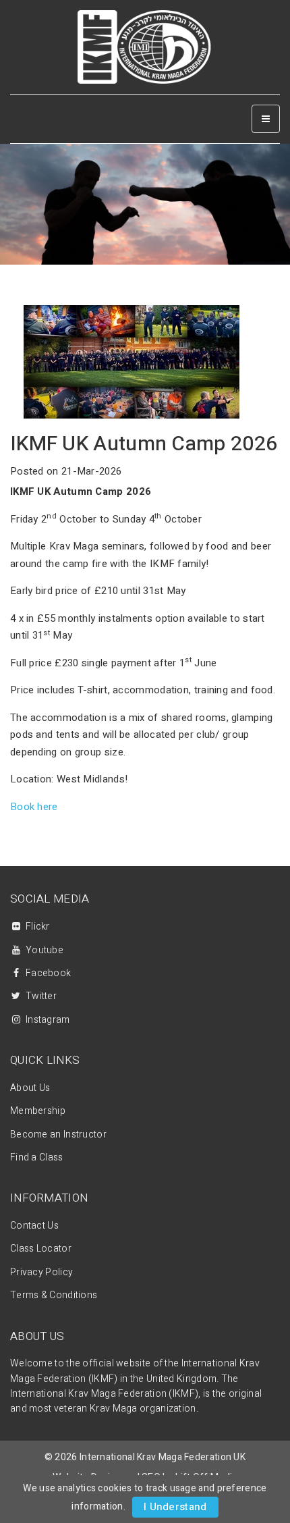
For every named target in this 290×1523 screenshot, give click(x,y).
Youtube (44, 950)
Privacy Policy (41, 1272)
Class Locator (40, 1248)
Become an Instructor (58, 1134)
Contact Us (34, 1226)
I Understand (175, 1506)
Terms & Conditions (53, 1295)
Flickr (38, 926)
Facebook (48, 973)
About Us (30, 1088)
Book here (34, 806)
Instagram (48, 1020)
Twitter (41, 996)
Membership (37, 1111)
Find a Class (36, 1157)
